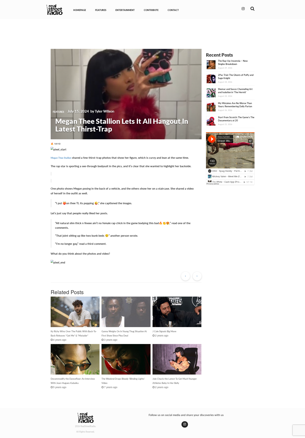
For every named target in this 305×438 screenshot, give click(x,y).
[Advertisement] (152, 31)
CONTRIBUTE (151, 10)
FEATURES (100, 10)
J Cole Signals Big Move (164, 331)
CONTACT (173, 10)
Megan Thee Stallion (61, 157)
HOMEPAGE (79, 10)
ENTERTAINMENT (125, 10)
